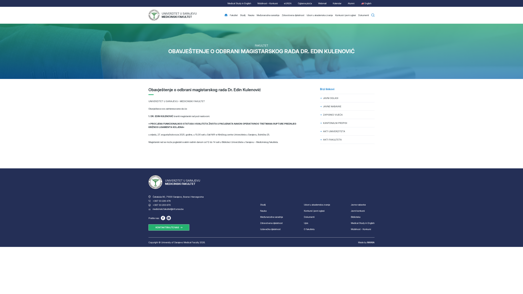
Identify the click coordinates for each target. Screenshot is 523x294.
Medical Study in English (239, 3)
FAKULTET (261, 45)
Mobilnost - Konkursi (361, 229)
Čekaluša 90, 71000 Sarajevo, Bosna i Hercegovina (178, 196)
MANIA (371, 242)
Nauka (263, 210)
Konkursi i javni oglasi (314, 210)
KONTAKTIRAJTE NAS (167, 227)
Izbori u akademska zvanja (317, 204)
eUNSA (288, 3)
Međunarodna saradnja (271, 217)
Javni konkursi (358, 210)
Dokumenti (309, 217)
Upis (306, 223)
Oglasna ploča (305, 3)
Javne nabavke (358, 204)
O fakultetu (309, 229)
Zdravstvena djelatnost (271, 223)
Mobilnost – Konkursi (267, 3)
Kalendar (337, 3)
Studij (263, 204)
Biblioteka (355, 217)
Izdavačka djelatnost (270, 229)
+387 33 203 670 (162, 205)
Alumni (351, 3)
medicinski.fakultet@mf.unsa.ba (168, 209)
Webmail (322, 3)
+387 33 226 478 (162, 201)
